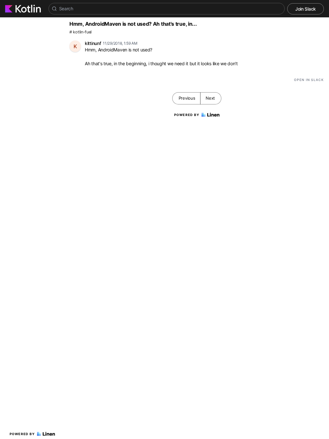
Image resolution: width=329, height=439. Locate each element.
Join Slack (305, 9)
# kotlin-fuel (80, 32)
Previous (187, 98)
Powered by (22, 434)
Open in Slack (309, 80)
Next (210, 98)
